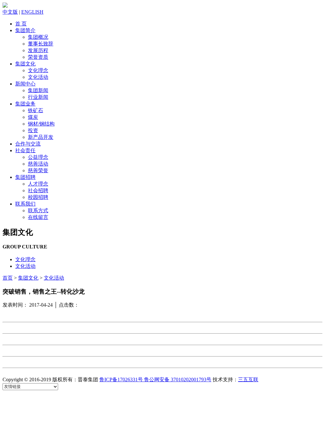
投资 (33, 130)
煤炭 (33, 117)
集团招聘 (25, 177)
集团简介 (25, 30)
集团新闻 (38, 90)
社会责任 (25, 150)
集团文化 (25, 63)
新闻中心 (25, 83)
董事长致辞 (40, 43)
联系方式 (38, 210)
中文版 (10, 12)
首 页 (21, 23)
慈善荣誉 (38, 170)
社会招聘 (38, 190)
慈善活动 (38, 163)
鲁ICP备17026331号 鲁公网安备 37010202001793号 (155, 379)
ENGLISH (32, 12)
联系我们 (25, 204)
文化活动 (38, 77)
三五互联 (248, 379)
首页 (8, 278)
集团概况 (38, 37)
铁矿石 (35, 110)
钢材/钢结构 (41, 123)
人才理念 (38, 183)
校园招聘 (38, 197)
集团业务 (25, 103)
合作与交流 (28, 143)
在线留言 (38, 217)
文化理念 (38, 70)
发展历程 (38, 50)
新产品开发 (40, 137)
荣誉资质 (38, 57)
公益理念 (38, 157)
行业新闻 (38, 97)
